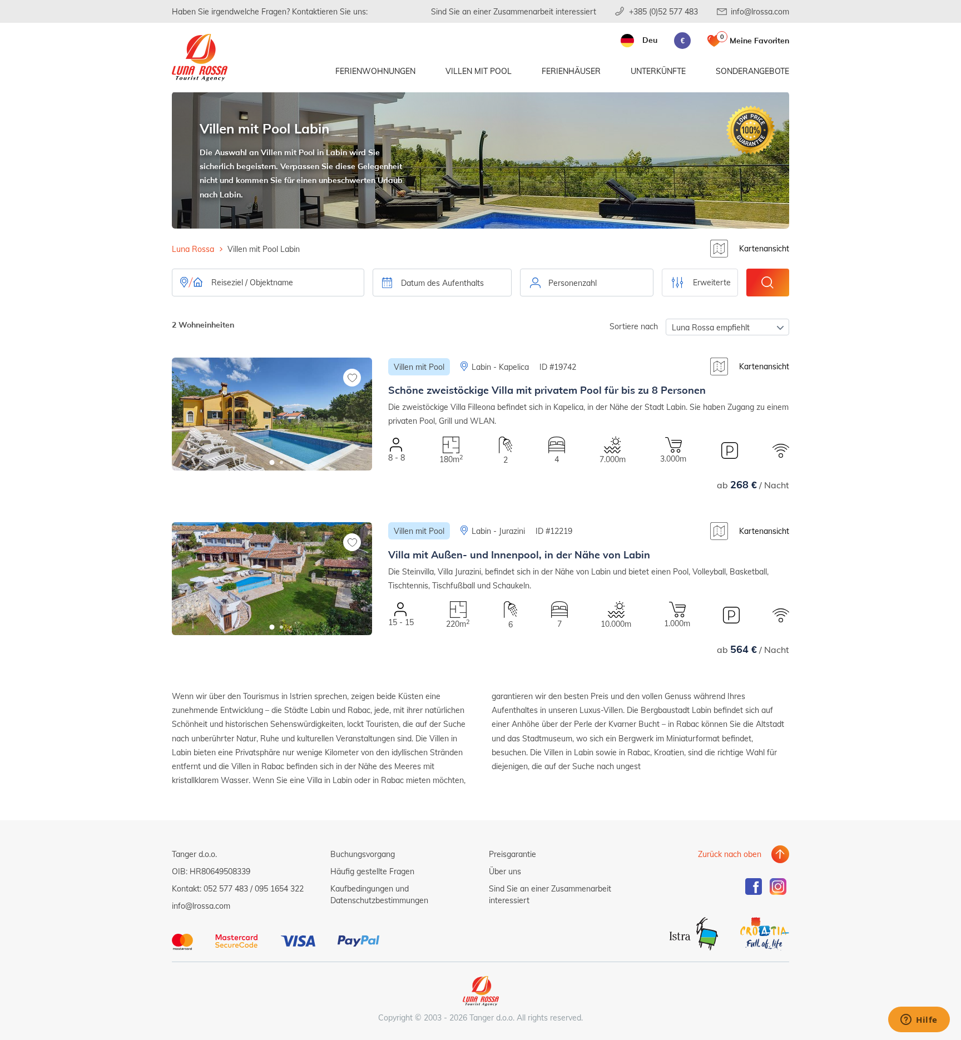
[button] (272, 462)
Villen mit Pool (478, 71)
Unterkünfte (658, 71)
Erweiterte (712, 282)
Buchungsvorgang (362, 854)
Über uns (505, 871)
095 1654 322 (279, 888)
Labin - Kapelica (500, 366)
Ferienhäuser (571, 71)
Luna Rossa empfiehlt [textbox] (711, 327)
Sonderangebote (752, 71)
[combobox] (586, 282)
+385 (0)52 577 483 (663, 11)
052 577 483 (226, 888)
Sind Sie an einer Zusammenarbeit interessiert (513, 11)
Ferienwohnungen (375, 71)
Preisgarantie (512, 854)
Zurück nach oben (729, 854)
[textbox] (587, 283)
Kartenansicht (764, 248)
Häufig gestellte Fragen (372, 871)
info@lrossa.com (760, 11)
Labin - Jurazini (498, 531)
